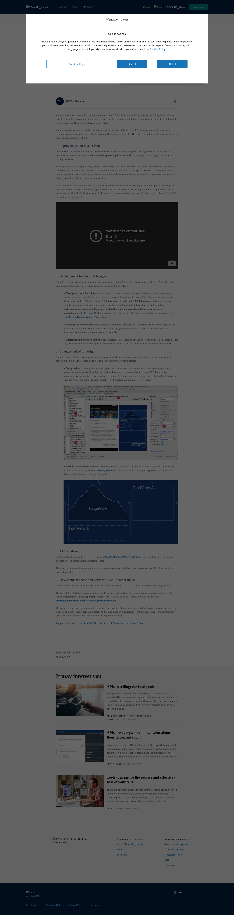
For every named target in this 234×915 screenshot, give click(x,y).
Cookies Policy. (158, 49)
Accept (132, 64)
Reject (172, 64)
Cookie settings (77, 64)
